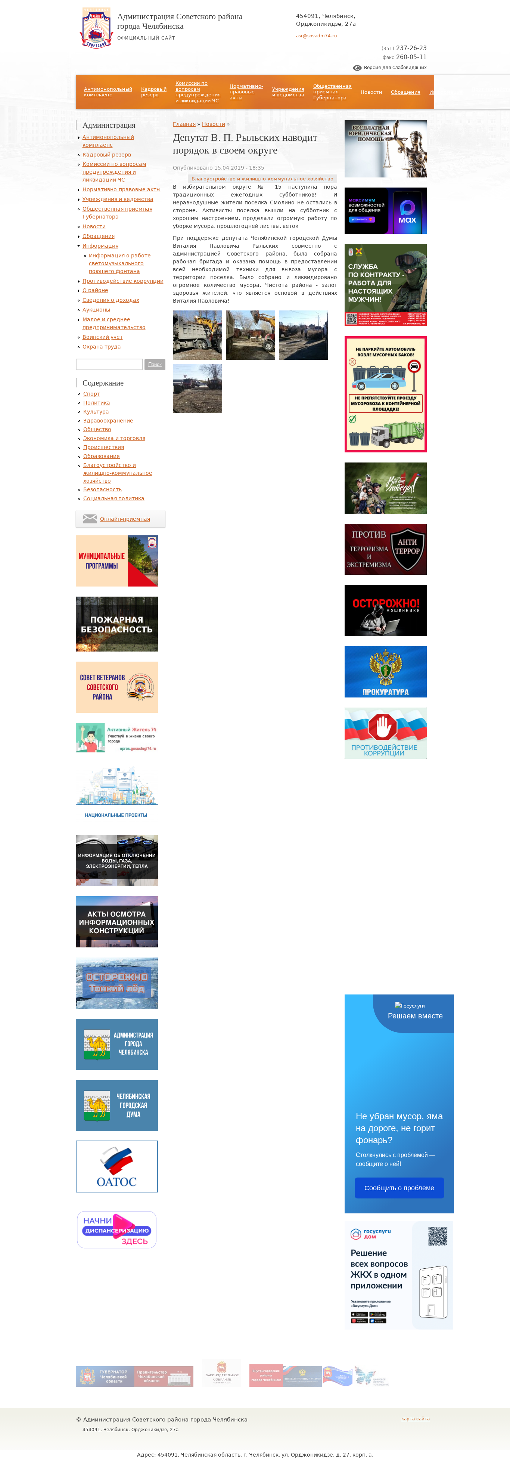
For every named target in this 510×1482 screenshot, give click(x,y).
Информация (446, 92)
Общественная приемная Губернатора (332, 91)
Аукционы (96, 310)
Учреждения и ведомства (288, 92)
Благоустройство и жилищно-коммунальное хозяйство (262, 179)
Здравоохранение (108, 421)
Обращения (405, 92)
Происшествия (103, 447)
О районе (95, 290)
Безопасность (102, 489)
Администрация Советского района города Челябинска (180, 20)
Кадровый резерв (154, 92)
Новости (371, 92)
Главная (184, 124)
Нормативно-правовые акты (246, 91)
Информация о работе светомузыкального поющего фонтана (120, 263)
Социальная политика (113, 498)
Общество (97, 429)
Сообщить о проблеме (399, 1188)
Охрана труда (102, 347)
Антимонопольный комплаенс (108, 92)
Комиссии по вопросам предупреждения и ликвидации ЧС (198, 91)
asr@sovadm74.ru (316, 35)
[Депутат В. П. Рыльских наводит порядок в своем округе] (197, 358)
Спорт (91, 394)
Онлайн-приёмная (125, 519)
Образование (101, 456)
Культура (96, 412)
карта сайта (415, 1418)
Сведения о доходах (111, 300)
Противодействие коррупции (123, 281)
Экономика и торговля (114, 438)
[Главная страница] (96, 47)
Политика (96, 403)
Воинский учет (103, 337)
